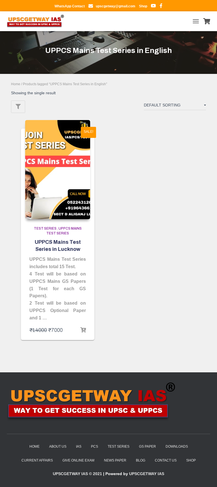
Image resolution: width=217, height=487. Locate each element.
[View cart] (206, 21)
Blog (140, 460)
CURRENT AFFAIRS (37, 460)
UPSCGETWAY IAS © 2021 (77, 473)
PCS (94, 446)
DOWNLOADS (177, 446)
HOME (34, 446)
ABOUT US (57, 446)
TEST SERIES (118, 446)
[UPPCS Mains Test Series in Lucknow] (57, 169)
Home (15, 84)
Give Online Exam (78, 460)
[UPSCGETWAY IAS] (38, 21)
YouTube (153, 6)
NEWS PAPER (115, 460)
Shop (191, 460)
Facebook (161, 6)
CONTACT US (166, 460)
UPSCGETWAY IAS (146, 473)
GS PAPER (147, 446)
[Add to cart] (83, 330)
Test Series (45, 228)
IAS (78, 446)
